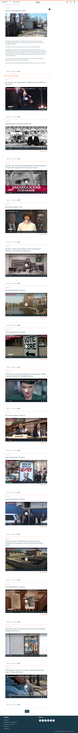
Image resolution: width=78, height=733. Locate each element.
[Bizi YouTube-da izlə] (67, 2)
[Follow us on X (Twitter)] (45, 720)
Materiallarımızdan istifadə (9, 724)
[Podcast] (54, 720)
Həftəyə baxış (6, 728)
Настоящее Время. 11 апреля (13, 591)
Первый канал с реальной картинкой (15, 128)
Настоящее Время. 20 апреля (13, 336)
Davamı (27, 711)
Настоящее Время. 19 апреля (13, 419)
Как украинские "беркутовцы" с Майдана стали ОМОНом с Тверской (23, 88)
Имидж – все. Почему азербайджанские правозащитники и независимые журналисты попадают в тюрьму (32, 172)
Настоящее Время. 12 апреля (13, 503)
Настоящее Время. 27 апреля (13, 294)
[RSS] (51, 720)
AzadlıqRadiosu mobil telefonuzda (10, 722)
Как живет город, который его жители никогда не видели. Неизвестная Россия (25, 635)
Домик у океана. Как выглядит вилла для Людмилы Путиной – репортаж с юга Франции (28, 255)
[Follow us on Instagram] (43, 720)
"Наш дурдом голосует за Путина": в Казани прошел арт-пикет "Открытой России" (26, 676)
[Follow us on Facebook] (40, 720)
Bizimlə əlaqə (6, 726)
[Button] (8, 71)
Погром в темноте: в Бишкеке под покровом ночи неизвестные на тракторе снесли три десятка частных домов (33, 549)
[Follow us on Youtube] (48, 720)
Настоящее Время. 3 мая (12, 211)
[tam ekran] (46, 109)
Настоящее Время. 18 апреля (13, 461)
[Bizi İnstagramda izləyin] (71, 2)
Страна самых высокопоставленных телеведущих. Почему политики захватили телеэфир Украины (30, 380)
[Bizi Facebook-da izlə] (74, 2)
